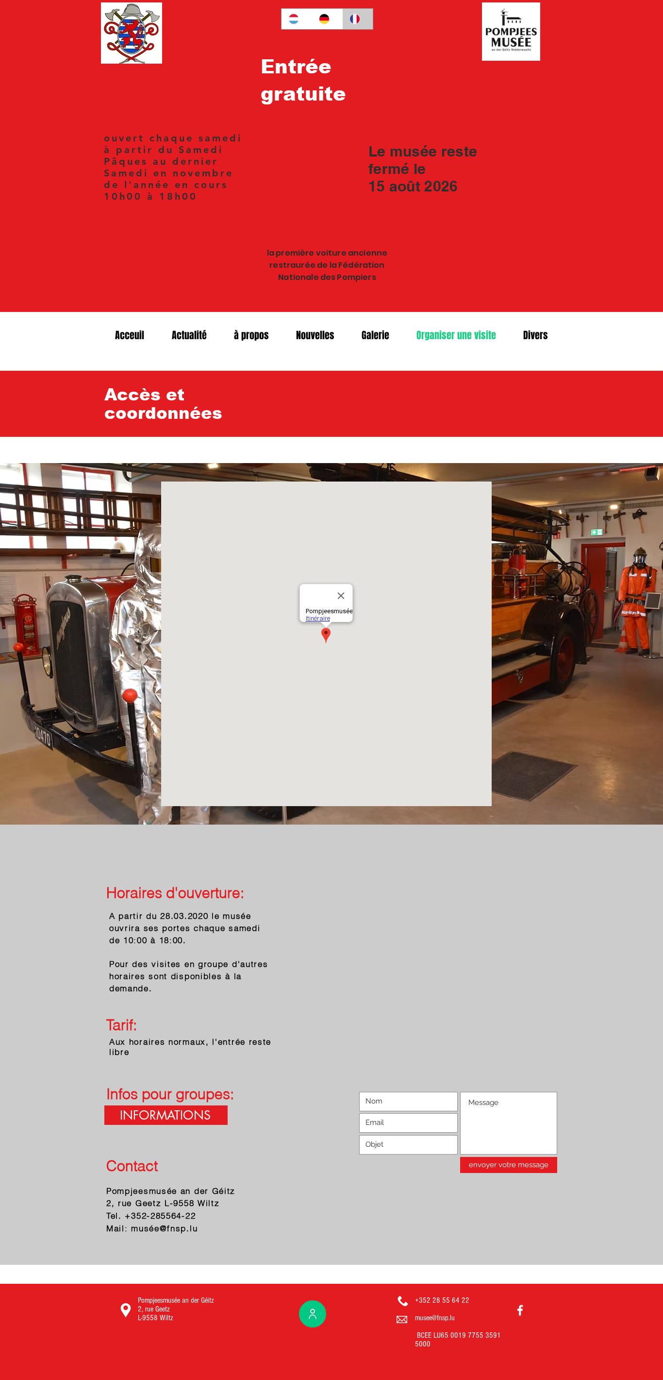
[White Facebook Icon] (520, 1310)
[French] (357, 19)
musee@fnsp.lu (435, 1317)
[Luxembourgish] (297, 19)
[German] (327, 19)
